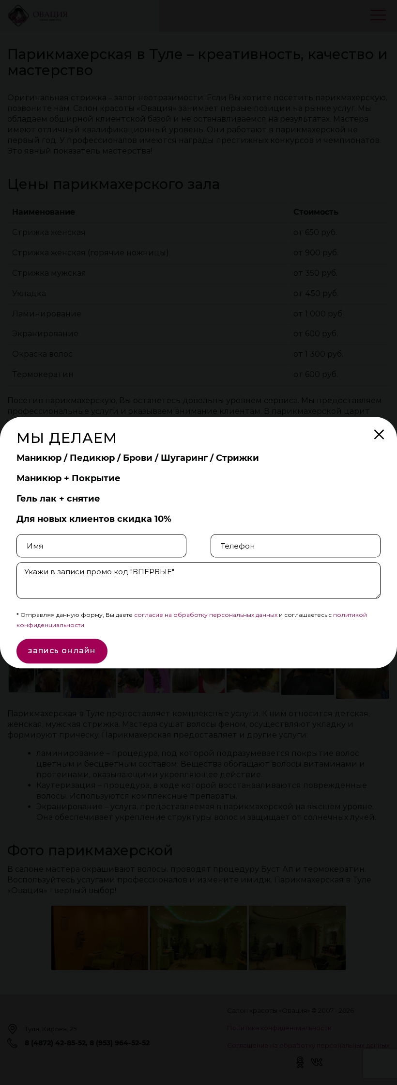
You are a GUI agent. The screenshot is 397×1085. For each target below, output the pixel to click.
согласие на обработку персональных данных (205, 615)
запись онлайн (62, 651)
